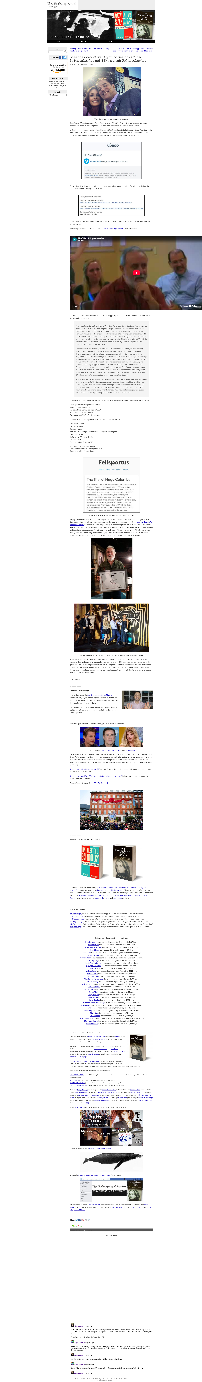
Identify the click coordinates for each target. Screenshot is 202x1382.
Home (59, 42)
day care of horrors (137, 1092)
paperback (99, 898)
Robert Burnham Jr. (94, 1205)
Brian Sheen (94, 950)
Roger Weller (93, 997)
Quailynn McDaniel (93, 966)
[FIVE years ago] (76, 924)
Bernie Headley (91, 942)
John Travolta (116, 750)
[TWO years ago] (76, 916)
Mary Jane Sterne (91, 1021)
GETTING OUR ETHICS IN (77, 1083)
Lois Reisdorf (95, 1016)
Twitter (117, 1037)
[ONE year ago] (76, 913)
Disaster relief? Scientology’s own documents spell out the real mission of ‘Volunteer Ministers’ (133, 49)
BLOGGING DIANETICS (77, 1075)
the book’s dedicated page (78, 1057)
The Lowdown (62, 44)
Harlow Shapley (137, 1207)
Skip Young (87, 1010)
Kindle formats (117, 890)
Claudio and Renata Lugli (94, 979)
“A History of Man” (102, 1098)
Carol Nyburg (92, 960)
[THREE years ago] (77, 919)
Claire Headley (94, 1000)
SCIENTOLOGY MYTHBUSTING (79, 1085)
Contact (125, 1378)
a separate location (118, 1051)
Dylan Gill (93, 968)
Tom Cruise (105, 750)
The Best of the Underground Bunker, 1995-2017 (85, 1061)
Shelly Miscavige (82, 1090)
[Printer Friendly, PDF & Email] (77, 1227)
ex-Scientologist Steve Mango (100, 695)
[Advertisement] (116, 5)
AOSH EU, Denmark (100, 783)
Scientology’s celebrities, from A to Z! (84, 769)
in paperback (102, 890)
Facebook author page (99, 1039)
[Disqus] (111, 1295)
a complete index (93, 1054)
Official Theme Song (145, 1100)
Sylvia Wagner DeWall (93, 947)
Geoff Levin (86, 952)
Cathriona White (135, 1090)
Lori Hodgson (86, 984)
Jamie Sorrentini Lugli (93, 963)
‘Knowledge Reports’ (80, 1092)
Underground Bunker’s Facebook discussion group (94, 1175)
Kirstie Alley (130, 750)
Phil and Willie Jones (86, 1018)
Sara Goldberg (92, 981)
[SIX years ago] (76, 927)
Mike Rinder (85, 1005)
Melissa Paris (91, 971)
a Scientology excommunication (108, 1092)
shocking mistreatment (101, 1100)
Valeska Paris (92, 973)
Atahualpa (109, 1380)
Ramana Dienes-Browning (93, 1002)
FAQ (87, 1103)
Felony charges (94, 1095)
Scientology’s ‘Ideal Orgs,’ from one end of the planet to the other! (96, 776)
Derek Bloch (93, 992)
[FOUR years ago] (77, 921)
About (83, 42)
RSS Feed (119, 1378)
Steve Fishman (83, 1095)
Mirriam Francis (94, 976)
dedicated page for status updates (100, 1149)
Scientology (110, 42)
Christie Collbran (92, 955)
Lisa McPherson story (109, 1090)
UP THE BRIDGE (74, 1080)
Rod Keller (89, 1230)
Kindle (106, 898)
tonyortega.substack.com (58, 87)
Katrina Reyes (93, 945)
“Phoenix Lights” (117, 1207)
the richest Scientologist (145, 1098)
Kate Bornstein (92, 1023)
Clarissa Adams (86, 958)
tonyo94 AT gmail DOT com (96, 1037)
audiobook (117, 898)
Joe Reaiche (88, 989)
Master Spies (122, 1098)
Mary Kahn (94, 1013)
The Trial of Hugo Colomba (113, 228)
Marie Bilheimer (94, 987)
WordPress (100, 1380)
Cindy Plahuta (93, 995)
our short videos (79, 1107)
